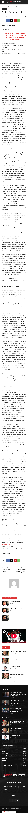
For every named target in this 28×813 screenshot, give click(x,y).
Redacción (14, 591)
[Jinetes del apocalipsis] (5, 603)
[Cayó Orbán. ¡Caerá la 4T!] (5, 661)
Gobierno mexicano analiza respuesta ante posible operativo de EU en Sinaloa (18, 694)
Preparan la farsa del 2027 (16, 616)
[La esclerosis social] (5, 668)
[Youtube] (17, 800)
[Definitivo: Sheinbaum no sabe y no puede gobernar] (5, 653)
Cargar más (13, 681)
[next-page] (5, 623)
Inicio (3, 6)
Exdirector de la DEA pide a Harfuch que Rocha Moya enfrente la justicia (16, 710)
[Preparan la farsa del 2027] (5, 618)
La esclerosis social (15, 666)
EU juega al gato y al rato (16, 608)
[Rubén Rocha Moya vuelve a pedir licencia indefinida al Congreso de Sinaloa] (5, 702)
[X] (11, 20)
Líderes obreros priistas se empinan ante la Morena (21, 571)
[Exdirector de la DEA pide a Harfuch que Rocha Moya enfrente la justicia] (5, 710)
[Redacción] (14, 583)
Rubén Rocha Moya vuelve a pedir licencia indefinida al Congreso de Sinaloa (17, 702)
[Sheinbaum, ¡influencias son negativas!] (5, 676)
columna (8, 553)
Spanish (7, 811)
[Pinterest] (15, 20)
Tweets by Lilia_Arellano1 (8, 544)
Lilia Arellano (8, 6)
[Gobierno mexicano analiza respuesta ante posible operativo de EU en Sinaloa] (5, 694)
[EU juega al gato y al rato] (5, 610)
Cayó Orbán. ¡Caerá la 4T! (16, 659)
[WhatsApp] (18, 20)
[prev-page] (3, 623)
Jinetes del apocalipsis (15, 601)
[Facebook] (8, 20)
